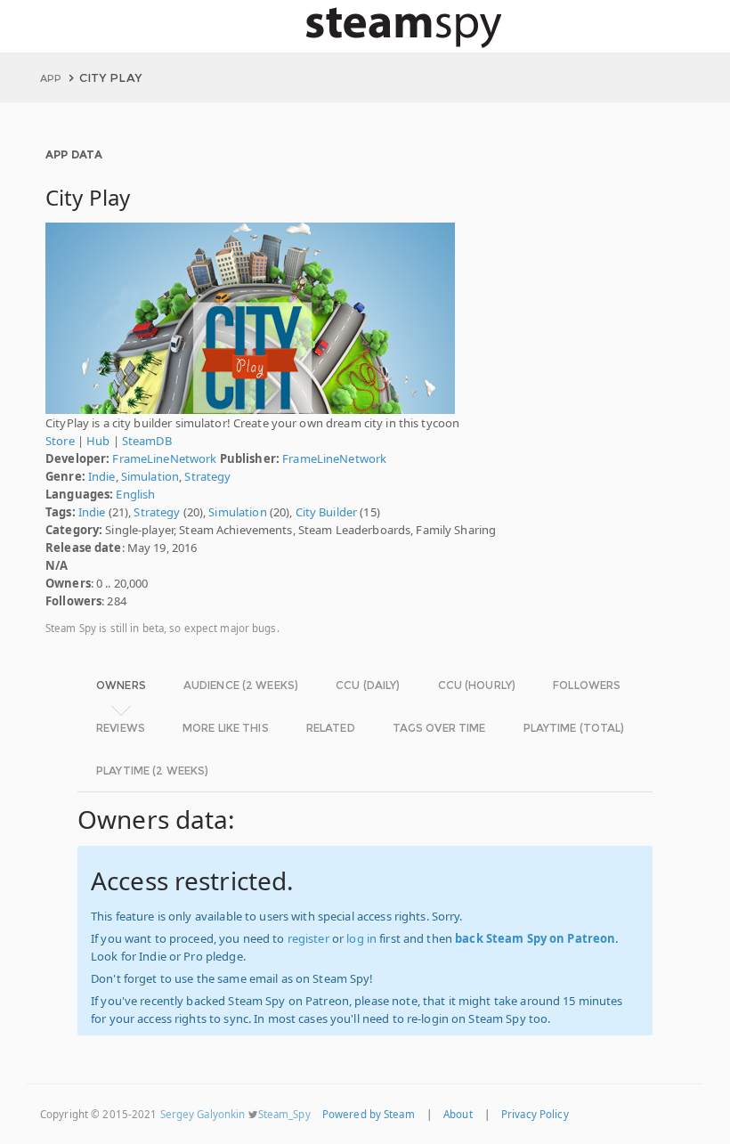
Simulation (150, 476)
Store (60, 441)
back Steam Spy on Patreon (535, 938)
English (135, 494)
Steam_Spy (284, 1114)
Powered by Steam (368, 1114)
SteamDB (147, 441)
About (458, 1114)
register (308, 938)
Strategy (207, 476)
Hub (98, 441)
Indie (102, 476)
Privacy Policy (535, 1114)
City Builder (327, 512)
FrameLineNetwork (164, 458)
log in (361, 938)
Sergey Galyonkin (203, 1114)
